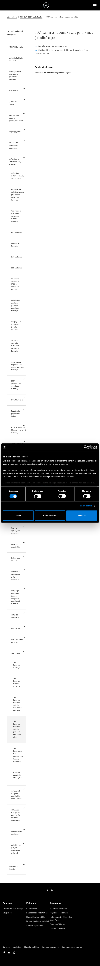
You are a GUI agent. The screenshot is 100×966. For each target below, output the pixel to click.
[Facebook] (4, 952)
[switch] (37, 496)
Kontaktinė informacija (13, 908)
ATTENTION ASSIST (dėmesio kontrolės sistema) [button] (18, 430)
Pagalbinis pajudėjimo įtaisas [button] (15, 413)
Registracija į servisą (59, 912)
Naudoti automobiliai (35, 917)
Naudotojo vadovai (58, 908)
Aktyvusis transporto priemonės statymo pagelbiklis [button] (15, 815)
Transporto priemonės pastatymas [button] (13, 145)
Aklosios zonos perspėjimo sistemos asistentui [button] (17, 576)
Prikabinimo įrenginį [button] (14, 867)
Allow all (82, 515)
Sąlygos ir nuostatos (12, 947)
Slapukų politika (31, 947)
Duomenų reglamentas (72, 947)
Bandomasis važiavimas (37, 912)
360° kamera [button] (16, 653)
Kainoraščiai (31, 908)
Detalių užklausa (57, 928)
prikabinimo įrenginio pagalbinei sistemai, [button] (16, 849)
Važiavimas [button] (13, 90)
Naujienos (7, 912)
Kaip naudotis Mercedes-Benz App (61, 918)
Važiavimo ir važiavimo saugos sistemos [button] (16, 162)
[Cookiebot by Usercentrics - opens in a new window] (85, 447)
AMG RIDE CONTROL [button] (15, 616)
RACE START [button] (16, 628)
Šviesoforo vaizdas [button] (15, 559)
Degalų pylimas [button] (15, 131)
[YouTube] (9, 952)
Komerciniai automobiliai (37, 921)
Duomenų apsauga (50, 947)
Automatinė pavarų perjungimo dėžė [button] (16, 118)
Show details (86, 506)
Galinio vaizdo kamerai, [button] (17, 641)
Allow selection (50, 515)
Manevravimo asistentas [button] (16, 832)
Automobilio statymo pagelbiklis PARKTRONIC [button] (16, 795)
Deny (18, 515)
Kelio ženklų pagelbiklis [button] (16, 545)
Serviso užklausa (57, 924)
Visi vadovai (12, 17)
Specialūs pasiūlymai (35, 925)
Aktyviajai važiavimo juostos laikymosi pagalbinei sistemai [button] (15, 597)
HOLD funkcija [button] (17, 400)
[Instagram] (14, 952)
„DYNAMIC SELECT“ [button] (13, 102)
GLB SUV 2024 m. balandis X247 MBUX (31, 17)
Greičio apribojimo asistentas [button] (15, 530)
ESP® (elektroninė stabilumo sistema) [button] (16, 385)
